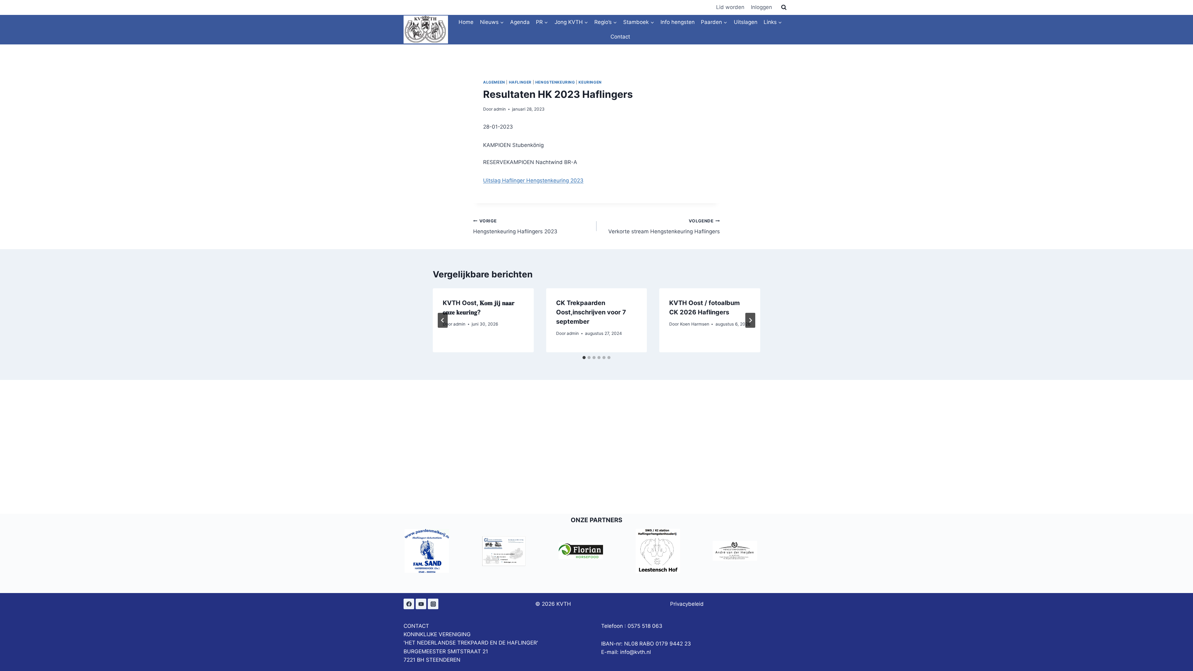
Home (466, 22)
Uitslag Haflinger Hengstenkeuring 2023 (533, 180)
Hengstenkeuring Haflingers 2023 (515, 226)
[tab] (584, 357)
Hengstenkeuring (555, 82)
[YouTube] (421, 604)
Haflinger (520, 82)
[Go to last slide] (443, 320)
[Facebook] (409, 604)
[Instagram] (433, 604)
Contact (620, 37)
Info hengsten (677, 22)
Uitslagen (745, 22)
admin (500, 109)
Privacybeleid (687, 604)
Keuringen (589, 82)
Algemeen (494, 82)
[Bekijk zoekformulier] (783, 7)
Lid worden (730, 7)
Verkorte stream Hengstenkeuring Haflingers (664, 226)
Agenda (520, 22)
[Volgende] (750, 320)
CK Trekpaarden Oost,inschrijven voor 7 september (591, 312)
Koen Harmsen (694, 324)
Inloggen (761, 7)
